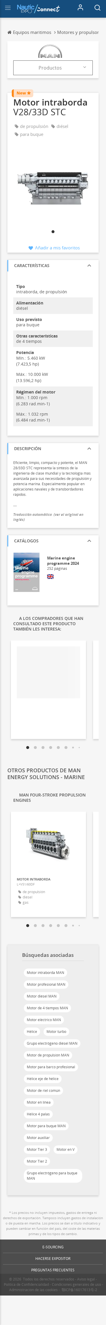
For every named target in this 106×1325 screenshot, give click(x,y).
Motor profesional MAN (46, 984)
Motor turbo (56, 1031)
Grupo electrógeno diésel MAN (52, 1043)
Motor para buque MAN (46, 1125)
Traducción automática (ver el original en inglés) (48, 517)
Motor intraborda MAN (45, 972)
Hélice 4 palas (38, 1114)
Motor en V (65, 1149)
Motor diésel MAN (42, 996)
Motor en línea (39, 1102)
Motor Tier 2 (37, 1161)
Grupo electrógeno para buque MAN (52, 1176)
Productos (50, 68)
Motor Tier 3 (37, 1149)
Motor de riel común (43, 1090)
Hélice (32, 1031)
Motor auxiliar (38, 1137)
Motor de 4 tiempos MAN (47, 1007)
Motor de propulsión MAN (48, 1055)
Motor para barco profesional (51, 1066)
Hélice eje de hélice (43, 1078)
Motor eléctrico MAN (44, 1019)
